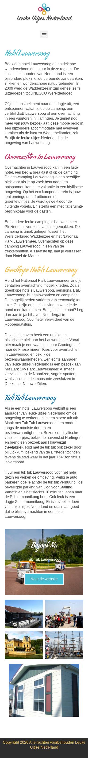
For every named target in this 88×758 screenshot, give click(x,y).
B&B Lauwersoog (31, 113)
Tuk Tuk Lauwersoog (39, 423)
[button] (44, 34)
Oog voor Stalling (57, 487)
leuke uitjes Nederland (40, 138)
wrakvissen (14, 379)
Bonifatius (72, 457)
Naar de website (44, 579)
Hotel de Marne (26, 256)
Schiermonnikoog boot (28, 497)
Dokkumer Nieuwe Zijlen (25, 384)
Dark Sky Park (23, 369)
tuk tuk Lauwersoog (37, 472)
